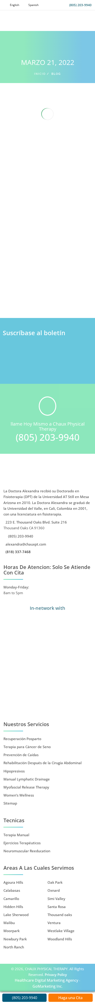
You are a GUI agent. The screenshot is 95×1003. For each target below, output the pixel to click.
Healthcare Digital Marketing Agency (46, 980)
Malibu (9, 922)
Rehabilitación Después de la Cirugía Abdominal (42, 763)
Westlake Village (61, 930)
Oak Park (55, 882)
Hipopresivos (14, 771)
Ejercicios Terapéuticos (22, 843)
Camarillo (11, 898)
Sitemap (10, 803)
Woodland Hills (60, 939)
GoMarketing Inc (47, 986)
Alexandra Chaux (36, 296)
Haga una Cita (70, 997)
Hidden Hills (13, 906)
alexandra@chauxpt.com (25, 544)
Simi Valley (56, 898)
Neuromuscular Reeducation (26, 851)
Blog (31, 302)
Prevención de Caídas (21, 754)
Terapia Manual (16, 835)
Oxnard (54, 890)
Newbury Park (15, 939)
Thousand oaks (60, 914)
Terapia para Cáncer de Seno (27, 746)
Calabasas (11, 890)
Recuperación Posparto (22, 738)
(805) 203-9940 (80, 5)
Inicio (40, 74)
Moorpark (11, 930)
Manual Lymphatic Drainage (26, 779)
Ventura (54, 922)
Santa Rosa (57, 906)
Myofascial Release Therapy (26, 787)
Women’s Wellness (18, 795)
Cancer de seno (45, 302)
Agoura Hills (13, 882)
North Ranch (13, 947)
